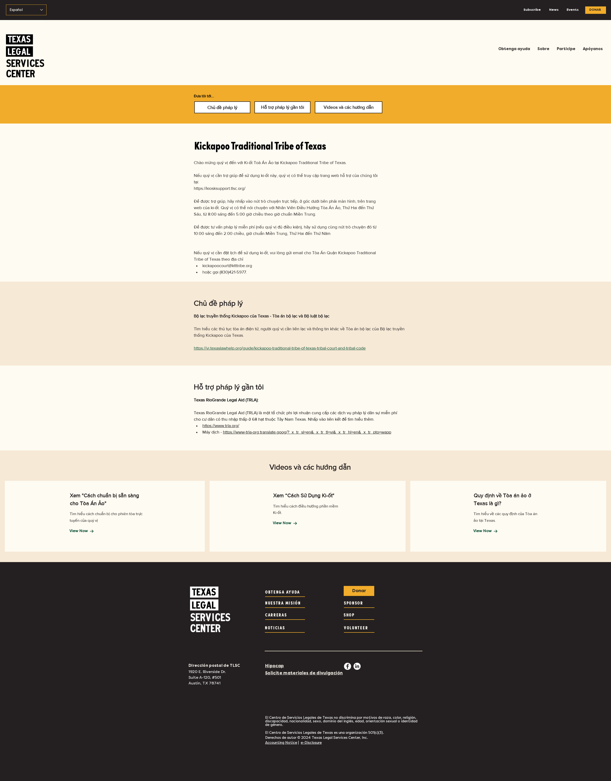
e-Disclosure (311, 743)
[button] (514, 49)
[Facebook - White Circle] (347, 666)
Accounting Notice (281, 743)
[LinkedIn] (357, 666)
